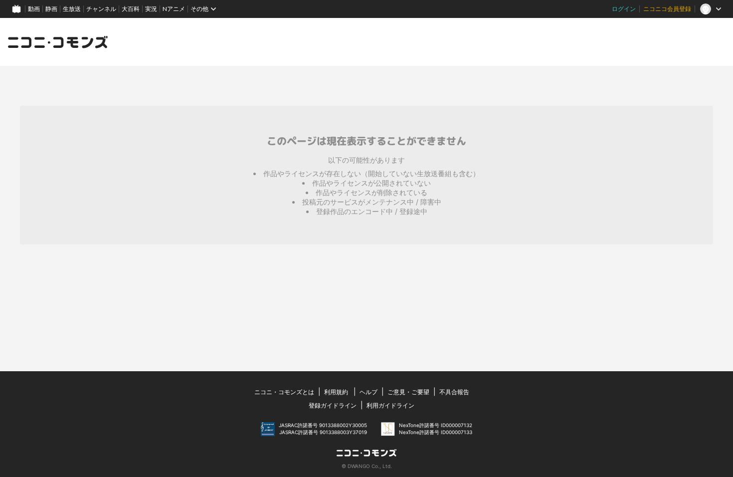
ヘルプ (368, 392)
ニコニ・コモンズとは (284, 392)
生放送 (72, 8)
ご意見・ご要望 (408, 392)
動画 (34, 8)
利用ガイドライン (390, 405)
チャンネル (101, 8)
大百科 (131, 8)
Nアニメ (174, 8)
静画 (51, 8)
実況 (151, 8)
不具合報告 (454, 392)
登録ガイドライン (333, 405)
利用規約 (336, 392)
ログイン (624, 8)
